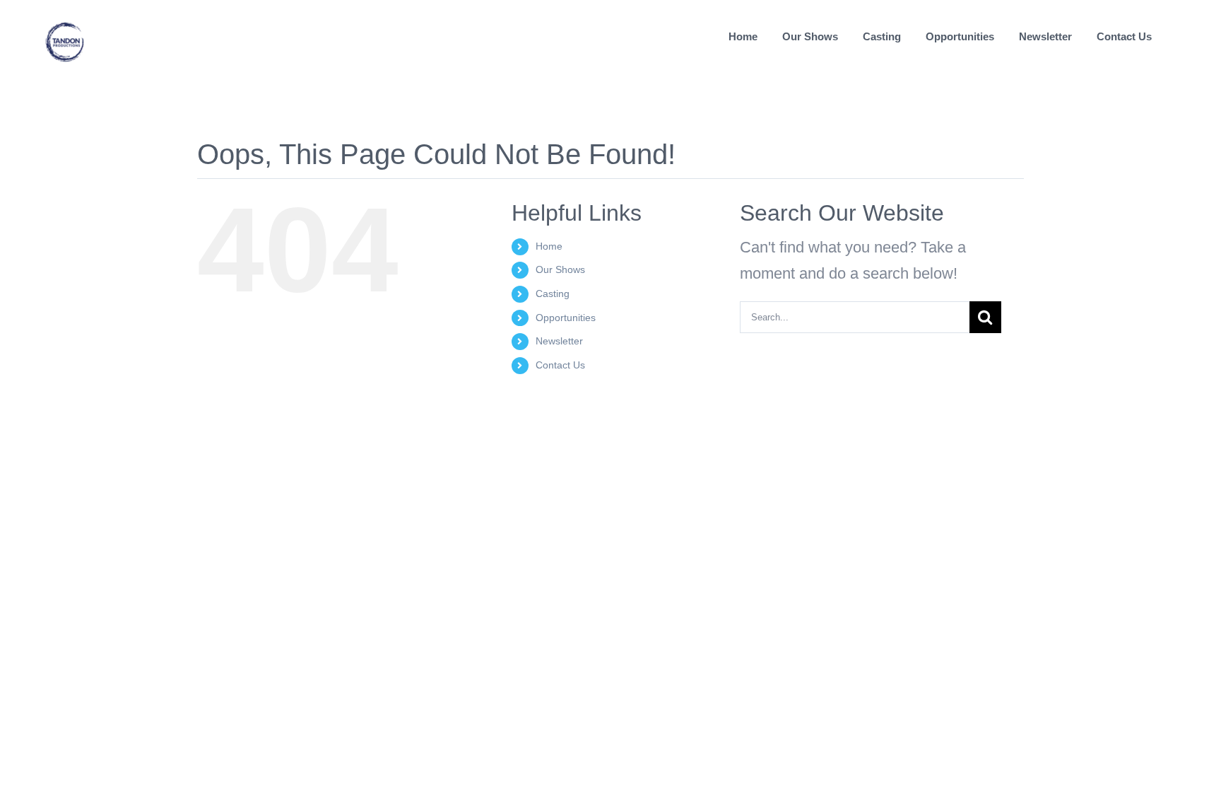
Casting (553, 293)
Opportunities (566, 317)
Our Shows (560, 269)
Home (549, 246)
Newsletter (559, 341)
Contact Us (560, 365)
